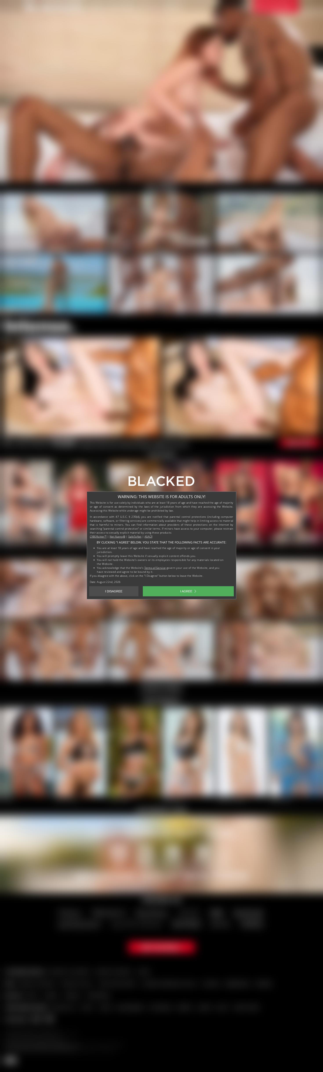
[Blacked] (161, 482)
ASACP (148, 536)
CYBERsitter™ (98, 536)
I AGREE (186, 591)
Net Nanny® (117, 536)
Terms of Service (155, 568)
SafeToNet (135, 536)
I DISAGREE (113, 591)
